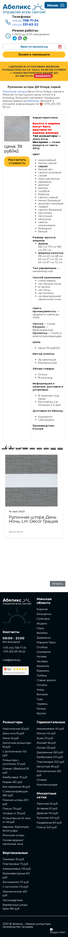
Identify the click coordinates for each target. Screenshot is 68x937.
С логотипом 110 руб (15, 886)
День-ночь (16, 531)
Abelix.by (33, 100)
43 (53, 449)
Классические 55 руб (16, 728)
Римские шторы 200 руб (15, 802)
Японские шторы (13, 835)
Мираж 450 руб (12, 782)
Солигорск (43, 618)
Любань (42, 675)
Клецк (40, 689)
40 (32, 449)
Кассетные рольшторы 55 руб (17, 744)
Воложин (42, 694)
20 (18, 448)
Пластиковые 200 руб (50, 761)
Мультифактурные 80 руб (16, 875)
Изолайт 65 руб (46, 742)
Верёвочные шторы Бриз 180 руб (15, 906)
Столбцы (42, 647)
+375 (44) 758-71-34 (14, 647)
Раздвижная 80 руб (49, 822)
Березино (43, 670)
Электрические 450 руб (15, 893)
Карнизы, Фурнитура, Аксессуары (16, 828)
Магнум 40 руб (46, 733)
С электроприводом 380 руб (15, 793)
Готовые (42, 779)
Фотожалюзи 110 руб (16, 882)
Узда (40, 699)
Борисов (42, 609)
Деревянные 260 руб (50, 752)
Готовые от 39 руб (14, 813)
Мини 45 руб (11, 738)
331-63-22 (25, 24)
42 (46, 449)
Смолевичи (44, 651)
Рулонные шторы (15, 91)
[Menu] (55, 5)
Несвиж (42, 656)
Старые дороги (46, 680)
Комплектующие (47, 784)
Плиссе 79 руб (12, 808)
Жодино (42, 623)
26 (60, 448)
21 (25, 448)
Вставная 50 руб (47, 808)
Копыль (41, 708)
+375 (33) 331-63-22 (14, 651)
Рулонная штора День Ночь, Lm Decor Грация (33, 519)
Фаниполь (43, 666)
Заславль (42, 661)
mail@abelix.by (12, 660)
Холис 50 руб (45, 738)
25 (53, 448)
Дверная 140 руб (47, 813)
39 (25, 449)
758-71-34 (25, 20)
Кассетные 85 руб (48, 766)
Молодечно (44, 614)
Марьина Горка (46, 642)
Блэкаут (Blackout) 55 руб (16, 770)
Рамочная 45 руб (47, 803)
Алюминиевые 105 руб (17, 868)
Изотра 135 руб (46, 747)
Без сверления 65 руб (16, 786)
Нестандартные (13, 900)
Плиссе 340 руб (47, 827)
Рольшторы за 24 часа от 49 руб (16, 820)
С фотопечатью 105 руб (15, 753)
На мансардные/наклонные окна (13, 842)
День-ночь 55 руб (13, 733)
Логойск (42, 685)
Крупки (41, 713)
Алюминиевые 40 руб (50, 728)
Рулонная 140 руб (48, 817)
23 (39, 448)
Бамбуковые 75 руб (15, 777)
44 (60, 449)
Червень (42, 703)
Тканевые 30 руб (13, 859)
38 (18, 449)
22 (32, 448)
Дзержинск (44, 637)
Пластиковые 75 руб (15, 864)
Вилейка (42, 632)
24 (46, 448)
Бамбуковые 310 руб (50, 757)
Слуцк (40, 628)
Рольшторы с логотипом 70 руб (14, 762)
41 (39, 449)
